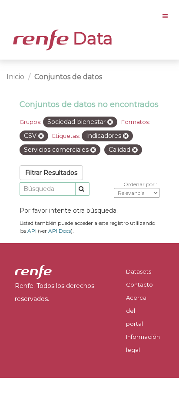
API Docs (59, 230)
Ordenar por (139, 184)
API (31, 230)
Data (91, 38)
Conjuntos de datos (68, 77)
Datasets (138, 271)
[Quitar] (110, 122)
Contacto (139, 284)
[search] (82, 189)
